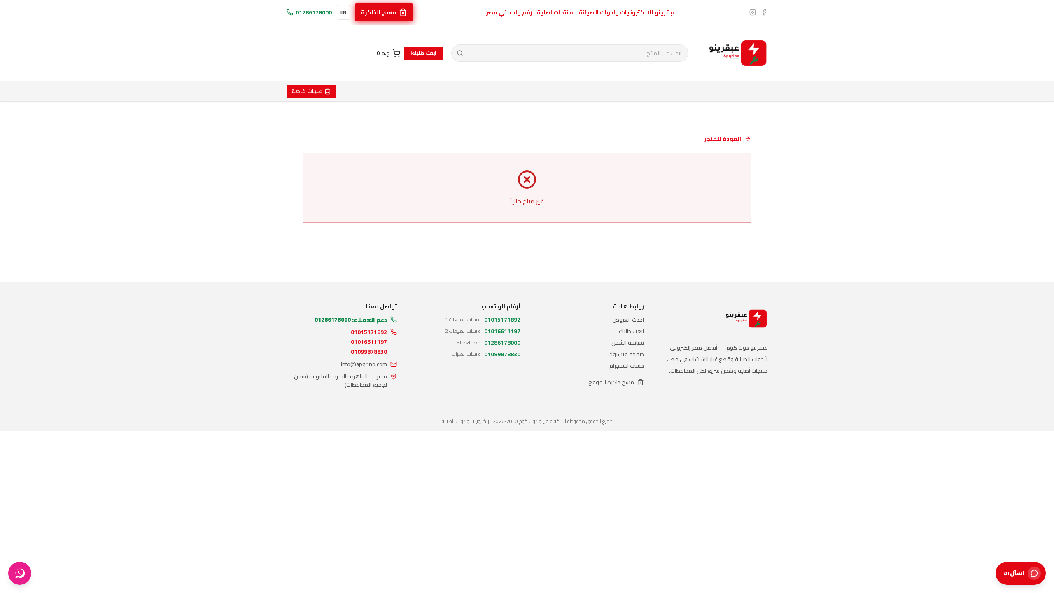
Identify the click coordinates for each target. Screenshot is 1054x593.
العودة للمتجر (722, 139)
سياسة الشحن (627, 342)
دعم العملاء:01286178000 (351, 319)
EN (343, 12)
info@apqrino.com (364, 364)
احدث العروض (628, 319)
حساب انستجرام (626, 365)
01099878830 (369, 352)
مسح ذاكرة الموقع (611, 382)
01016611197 (369, 342)
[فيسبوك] (764, 12)
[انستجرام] (752, 12)
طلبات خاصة (307, 91)
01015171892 (369, 332)
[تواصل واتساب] (19, 573)
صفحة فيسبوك (626, 354)
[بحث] (460, 53)
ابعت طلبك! (423, 53)
